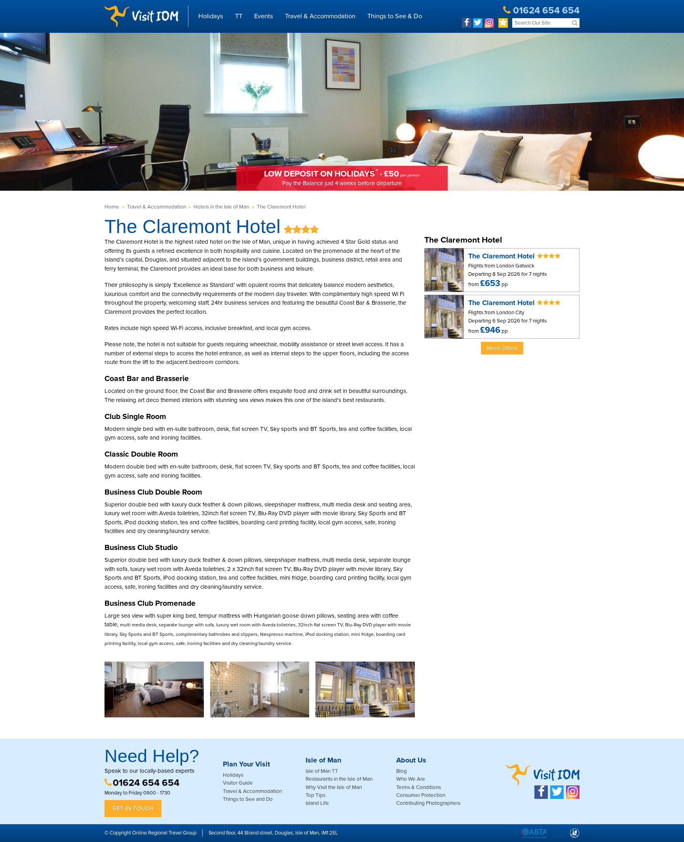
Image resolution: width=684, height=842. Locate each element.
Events (263, 16)
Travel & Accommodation (320, 16)
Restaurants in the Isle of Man (339, 779)
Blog (401, 771)
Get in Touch (133, 808)
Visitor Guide (238, 783)
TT (238, 16)
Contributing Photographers (428, 803)
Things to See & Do (394, 16)
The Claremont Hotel (281, 207)
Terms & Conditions (418, 787)
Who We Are (410, 779)
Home (111, 207)
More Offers (502, 348)
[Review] (503, 23)
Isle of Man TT (322, 771)
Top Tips (315, 795)
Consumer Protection (420, 795)
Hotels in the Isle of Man (221, 207)
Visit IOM (141, 16)
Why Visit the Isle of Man (334, 787)
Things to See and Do (248, 799)
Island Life (317, 803)
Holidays (210, 16)
